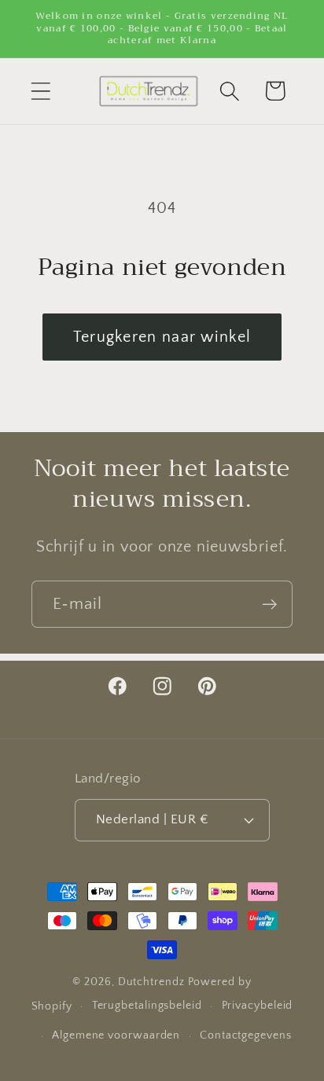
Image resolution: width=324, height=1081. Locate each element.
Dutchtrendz (151, 982)
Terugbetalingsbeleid (147, 1005)
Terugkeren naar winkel (162, 337)
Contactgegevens (246, 1035)
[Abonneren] (269, 604)
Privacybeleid (257, 1005)
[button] (40, 90)
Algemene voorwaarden (116, 1035)
